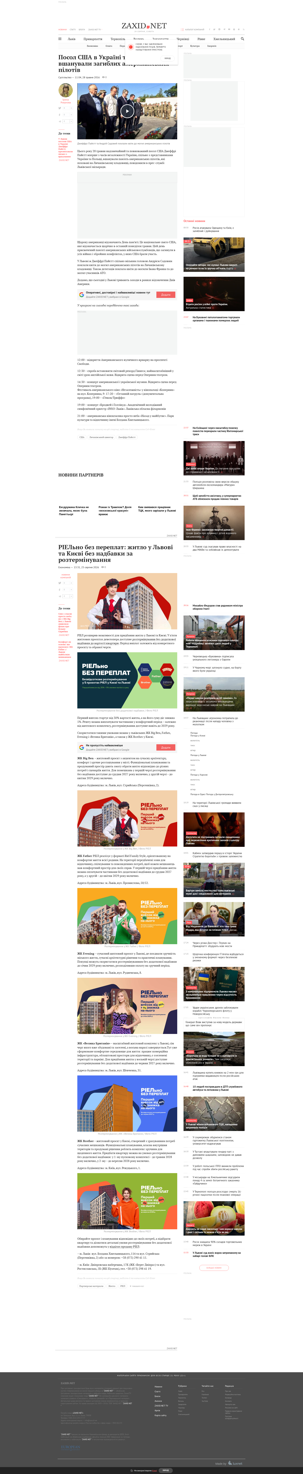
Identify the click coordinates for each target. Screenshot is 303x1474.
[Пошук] (241, 38)
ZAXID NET (144, 26)
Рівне (201, 39)
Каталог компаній (194, 29)
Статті (73, 29)
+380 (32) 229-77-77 (76, 1418)
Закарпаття (160, 39)
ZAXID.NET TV (94, 29)
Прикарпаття (93, 39)
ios (239, 29)
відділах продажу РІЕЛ (124, 1239)
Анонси (158, 1401)
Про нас (228, 1391)
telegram (224, 29)
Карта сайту (160, 1415)
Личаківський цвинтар (101, 437)
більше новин (214, 1268)
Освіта (109, 46)
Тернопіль (118, 39)
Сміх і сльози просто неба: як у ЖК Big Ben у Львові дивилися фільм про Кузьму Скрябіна (65, 615)
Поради (124, 46)
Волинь (139, 39)
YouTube (205, 1401)
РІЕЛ (122, 1278)
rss (244, 29)
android (234, 29)
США (81, 437)
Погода (194, 732)
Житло (111, 1278)
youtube (229, 29)
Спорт (179, 46)
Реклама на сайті (231, 1408)
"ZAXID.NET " (109, 1391)
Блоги (82, 29)
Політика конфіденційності (231, 1417)
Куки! (154, 1470)
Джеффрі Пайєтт (127, 437)
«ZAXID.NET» (78, 1413)
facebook (209, 29)
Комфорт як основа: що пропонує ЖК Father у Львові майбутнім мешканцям (65, 642)
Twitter (204, 1398)
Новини (62, 29)
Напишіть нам (230, 1404)
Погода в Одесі (197, 794)
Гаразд (168, 58)
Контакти (228, 1401)
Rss (203, 1391)
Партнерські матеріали (91, 1278)
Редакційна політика (233, 1394)
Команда (228, 1398)
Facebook (205, 1394)
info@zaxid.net (91, 1420)
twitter (214, 29)
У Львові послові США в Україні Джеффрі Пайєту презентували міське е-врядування (65, 148)
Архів (157, 1410)
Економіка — (65, 559)
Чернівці (183, 39)
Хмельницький (224, 39)
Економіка (92, 46)
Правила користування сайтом (233, 1412)
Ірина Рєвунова (66, 101)
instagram (219, 29)
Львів (71, 39)
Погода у (197, 735)
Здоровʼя (211, 46)
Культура (195, 46)
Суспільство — (66, 77)
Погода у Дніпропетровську (219, 794)
